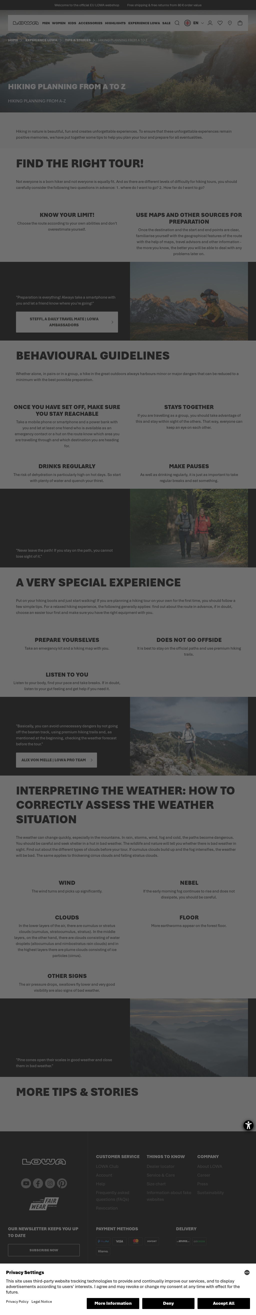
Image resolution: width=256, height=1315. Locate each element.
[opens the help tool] (249, 1125)
